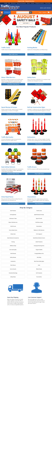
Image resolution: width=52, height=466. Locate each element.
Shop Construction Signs (39, 114)
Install (5, 3)
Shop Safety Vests (39, 84)
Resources (13, 3)
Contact (32, 3)
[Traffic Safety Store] (10, 6)
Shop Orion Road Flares (13, 203)
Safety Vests (31, 77)
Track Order (47, 3)
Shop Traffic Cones (13, 54)
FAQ (9, 3)
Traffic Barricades (7, 137)
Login (40, 12)
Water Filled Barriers (8, 77)
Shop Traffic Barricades (13, 144)
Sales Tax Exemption (21, 3)
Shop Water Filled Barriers (13, 84)
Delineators (31, 137)
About (28, 3)
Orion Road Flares (7, 197)
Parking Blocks (32, 47)
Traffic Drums (32, 167)
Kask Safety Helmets (8, 167)
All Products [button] (6, 12)
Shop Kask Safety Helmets (13, 173)
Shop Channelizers (39, 203)
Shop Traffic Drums (39, 173)
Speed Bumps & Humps (9, 107)
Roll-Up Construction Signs (36, 107)
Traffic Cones (5, 47)
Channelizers (31, 197)
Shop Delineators (39, 144)
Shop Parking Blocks (39, 54)
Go (30, 12)
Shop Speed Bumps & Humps (13, 114)
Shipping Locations (39, 3)
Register (45, 12)
